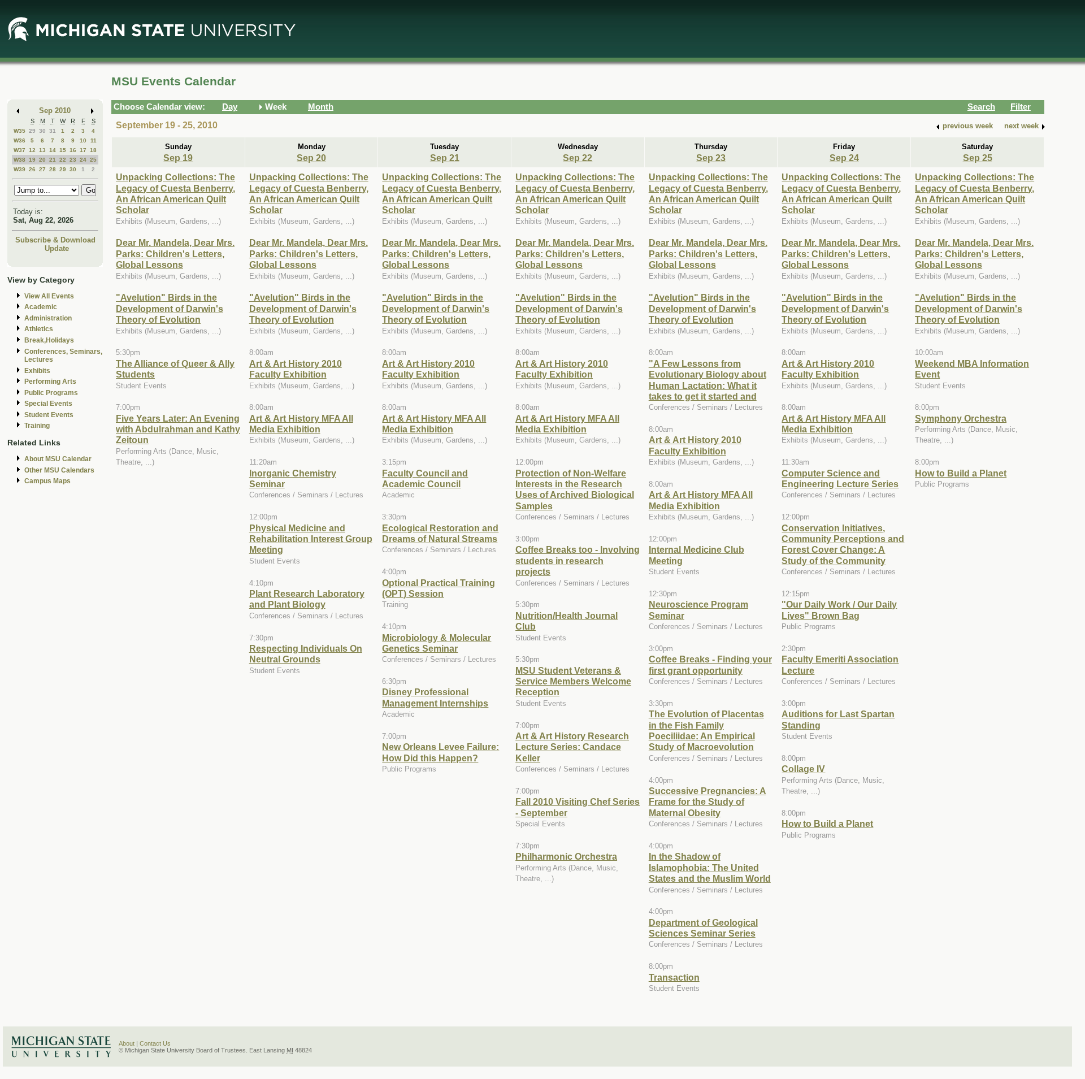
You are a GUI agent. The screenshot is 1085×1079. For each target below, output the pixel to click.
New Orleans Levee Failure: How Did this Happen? (440, 752)
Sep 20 (311, 158)
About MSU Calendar (58, 459)
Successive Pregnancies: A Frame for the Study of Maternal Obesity (707, 802)
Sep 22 (577, 158)
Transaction (674, 977)
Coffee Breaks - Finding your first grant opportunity (710, 664)
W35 (19, 131)
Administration (48, 318)
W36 (19, 140)
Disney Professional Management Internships (435, 697)
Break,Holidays (49, 340)
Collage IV (803, 769)
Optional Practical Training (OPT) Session (438, 588)
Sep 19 (178, 158)
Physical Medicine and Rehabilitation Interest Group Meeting (310, 539)
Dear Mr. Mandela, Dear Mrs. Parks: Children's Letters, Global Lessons (175, 253)
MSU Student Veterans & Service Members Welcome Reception (573, 681)
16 (73, 150)
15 (62, 150)
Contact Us (155, 1043)
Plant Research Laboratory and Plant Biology (306, 598)
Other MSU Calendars (59, 470)
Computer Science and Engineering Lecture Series (840, 478)
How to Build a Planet (827, 823)
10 (83, 140)
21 (52, 160)
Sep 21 (444, 158)
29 (32, 131)
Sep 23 (711, 158)
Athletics (38, 329)
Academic (40, 307)
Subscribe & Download (55, 240)
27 (42, 169)
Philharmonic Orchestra (566, 856)
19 (32, 160)
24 (83, 160)
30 (42, 131)
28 (52, 169)
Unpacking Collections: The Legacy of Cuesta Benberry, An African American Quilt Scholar (175, 193)
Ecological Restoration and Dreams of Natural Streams (440, 533)
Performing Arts (50, 381)
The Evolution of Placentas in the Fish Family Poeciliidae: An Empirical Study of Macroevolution (706, 730)
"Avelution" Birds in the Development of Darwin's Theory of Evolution (169, 308)
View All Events (49, 296)
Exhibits (37, 371)
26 (32, 169)
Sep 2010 (55, 110)
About (126, 1043)
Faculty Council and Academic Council (425, 478)
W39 (19, 169)
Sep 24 (844, 158)
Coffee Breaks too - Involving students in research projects (577, 560)
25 (93, 160)
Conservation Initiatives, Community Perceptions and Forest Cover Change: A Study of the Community (843, 544)
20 (42, 160)
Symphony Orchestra (960, 418)
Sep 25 (977, 158)
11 (93, 140)
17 (83, 150)
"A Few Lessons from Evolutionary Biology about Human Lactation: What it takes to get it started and (707, 379)
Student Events (48, 415)
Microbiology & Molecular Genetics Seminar (436, 642)
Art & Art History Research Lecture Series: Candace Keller (572, 747)
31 (52, 131)
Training (37, 426)
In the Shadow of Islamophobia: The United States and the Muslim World (710, 867)
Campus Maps (47, 481)
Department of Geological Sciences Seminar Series (703, 927)
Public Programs (51, 393)
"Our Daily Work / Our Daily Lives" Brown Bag (839, 609)
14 (52, 150)
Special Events (48, 404)
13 (42, 150)
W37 (19, 150)
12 (32, 150)
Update (57, 248)
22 (62, 160)
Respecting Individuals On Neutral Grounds (305, 653)
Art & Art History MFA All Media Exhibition (301, 423)
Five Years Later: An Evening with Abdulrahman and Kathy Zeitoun (178, 429)
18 (93, 150)
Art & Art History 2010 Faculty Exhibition (295, 368)
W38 (19, 160)
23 (73, 160)
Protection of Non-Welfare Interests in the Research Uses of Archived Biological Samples (574, 489)
